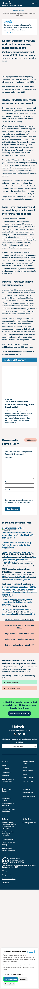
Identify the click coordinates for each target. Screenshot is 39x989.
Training (5, 819)
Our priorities (6, 795)
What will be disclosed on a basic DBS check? (19, 626)
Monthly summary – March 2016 (16, 609)
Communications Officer (13, 527)
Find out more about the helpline (16, 584)
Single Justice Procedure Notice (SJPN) (19, 633)
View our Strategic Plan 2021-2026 (8, 780)
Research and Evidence (6, 799)
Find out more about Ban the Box (8, 810)
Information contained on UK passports (19, 619)
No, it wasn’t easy (13, 688)
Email (7, 490)
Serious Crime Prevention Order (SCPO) (19, 639)
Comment (9, 457)
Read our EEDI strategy (15, 359)
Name (7, 482)
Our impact (5, 768)
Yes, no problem (11, 979)
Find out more (8, 32)
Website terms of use (9, 879)
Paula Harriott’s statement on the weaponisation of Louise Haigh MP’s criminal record (18, 535)
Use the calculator (28, 778)
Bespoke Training (7, 839)
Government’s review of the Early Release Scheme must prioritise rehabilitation (16, 545)
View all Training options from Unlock (8, 849)
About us (5, 761)
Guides (24, 774)
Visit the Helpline (27, 781)
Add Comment (31, 440)
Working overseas (19, 600)
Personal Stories (27, 793)
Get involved (26, 819)
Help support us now (18, 713)
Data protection (7, 875)
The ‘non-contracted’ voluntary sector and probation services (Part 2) (19, 578)
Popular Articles (27, 770)
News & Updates (18, 10)
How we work (6, 772)
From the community (29, 796)
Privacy (4, 871)
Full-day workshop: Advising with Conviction (8, 834)
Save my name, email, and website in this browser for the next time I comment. (18, 501)
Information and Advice (28, 762)
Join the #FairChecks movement (9, 805)
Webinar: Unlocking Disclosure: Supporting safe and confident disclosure (9, 825)
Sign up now (18, 746)
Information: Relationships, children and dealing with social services (19, 613)
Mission (4, 765)
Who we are (5, 775)
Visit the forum (27, 800)
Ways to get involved (29, 823)
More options (9, 984)
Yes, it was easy (13, 682)
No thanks (23, 979)
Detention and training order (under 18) (19, 645)
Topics (24, 767)
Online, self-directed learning (8, 844)
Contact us (5, 883)
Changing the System (7, 790)
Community (26, 789)
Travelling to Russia (19, 606)
